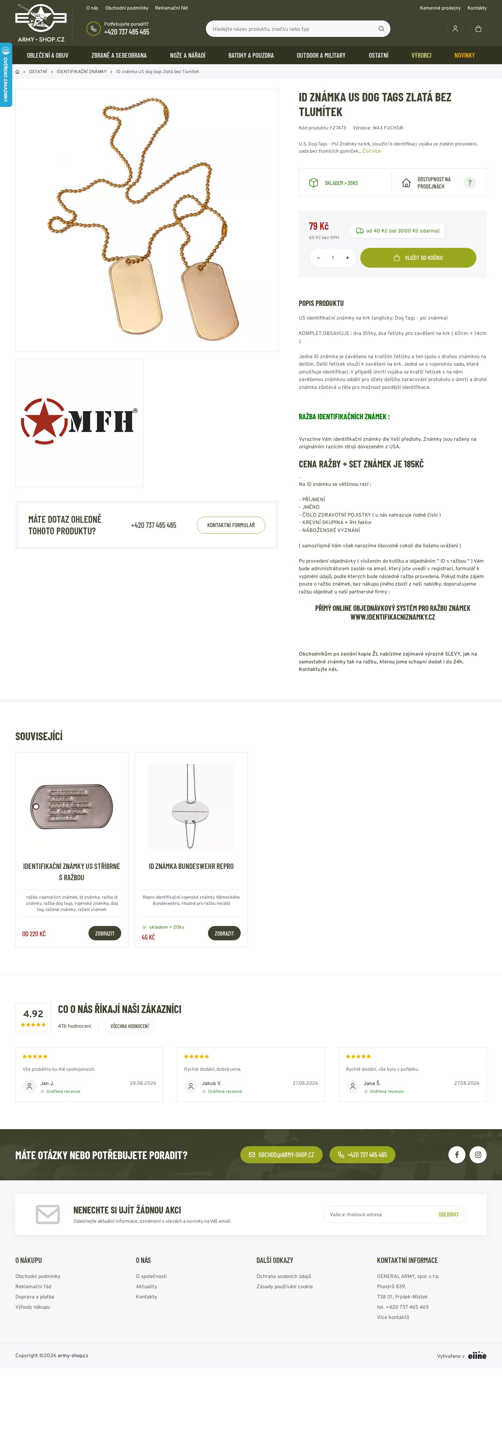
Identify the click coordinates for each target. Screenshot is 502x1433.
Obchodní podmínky (126, 8)
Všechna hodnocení (130, 1026)
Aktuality (146, 1286)
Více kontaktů (393, 1317)
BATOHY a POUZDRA (251, 55)
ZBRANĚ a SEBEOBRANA (119, 55)
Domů (17, 72)
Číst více (371, 151)
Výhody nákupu (32, 1307)
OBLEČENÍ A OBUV (47, 55)
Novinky (465, 55)
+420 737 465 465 (126, 31)
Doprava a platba (34, 1296)
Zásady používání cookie (284, 1286)
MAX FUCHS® (388, 127)
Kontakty (477, 8)
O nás (92, 8)
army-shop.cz (73, 1355)
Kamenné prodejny (440, 8)
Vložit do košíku (424, 257)
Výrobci (421, 55)
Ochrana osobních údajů (283, 1276)
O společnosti (151, 1276)
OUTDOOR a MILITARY (321, 55)
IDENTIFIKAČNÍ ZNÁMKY (82, 71)
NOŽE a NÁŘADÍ (187, 55)
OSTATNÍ (378, 55)
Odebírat (449, 1214)
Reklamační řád (171, 8)
